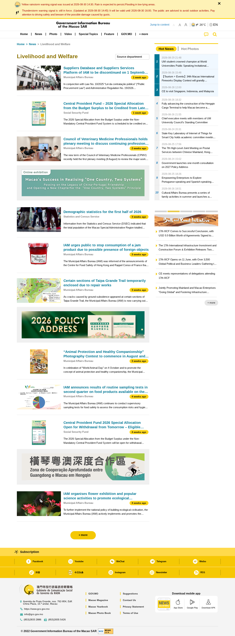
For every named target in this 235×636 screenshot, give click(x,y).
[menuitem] (38, 34)
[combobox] (132, 57)
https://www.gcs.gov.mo (37, 609)
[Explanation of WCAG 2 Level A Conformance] (105, 630)
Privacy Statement (133, 606)
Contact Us (129, 600)
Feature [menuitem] (109, 34)
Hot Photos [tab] (190, 49)
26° (203, 25)
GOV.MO (93, 593)
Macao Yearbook (98, 606)
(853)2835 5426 (57, 619)
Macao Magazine (98, 600)
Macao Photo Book (99, 613)
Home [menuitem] (24, 34)
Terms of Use (130, 613)
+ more (176, 302)
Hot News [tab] (166, 49)
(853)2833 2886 (32, 619)
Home (21, 44)
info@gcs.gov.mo (33, 614)
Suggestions (130, 593)
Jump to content (159, 24)
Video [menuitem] (68, 34)
